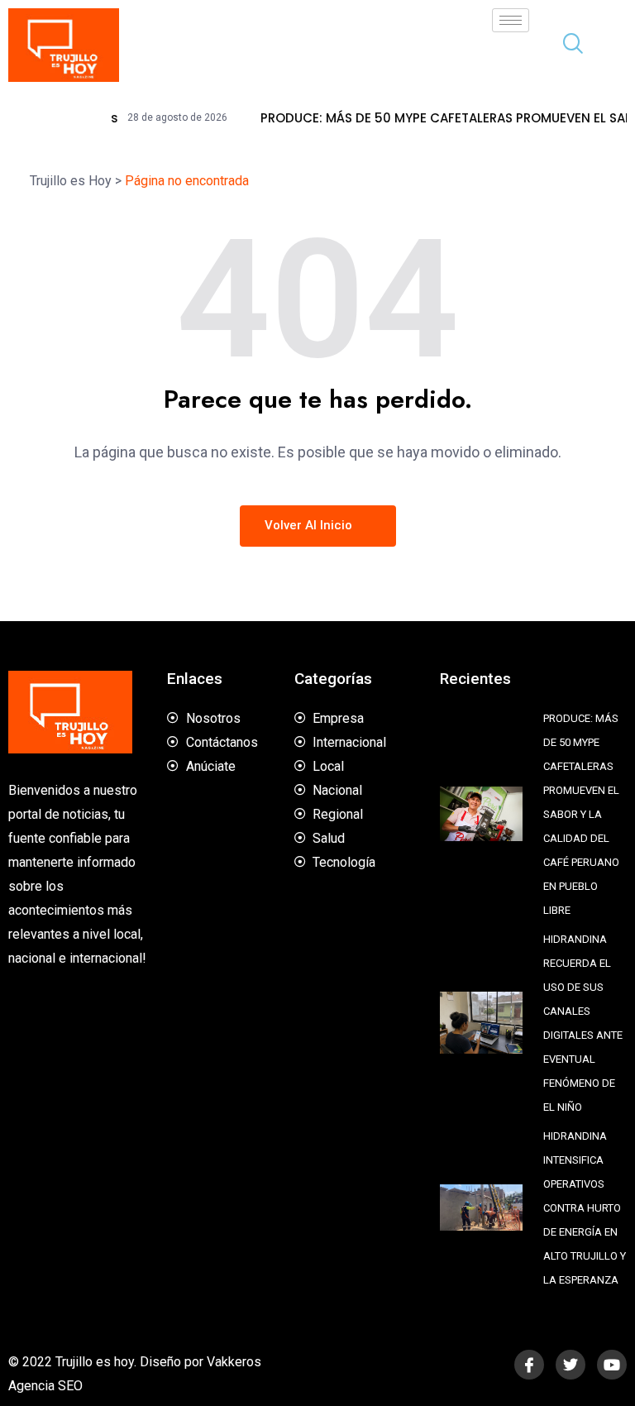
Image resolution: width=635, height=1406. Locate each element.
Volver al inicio (310, 525)
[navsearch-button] (566, 45)
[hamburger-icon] (510, 20)
